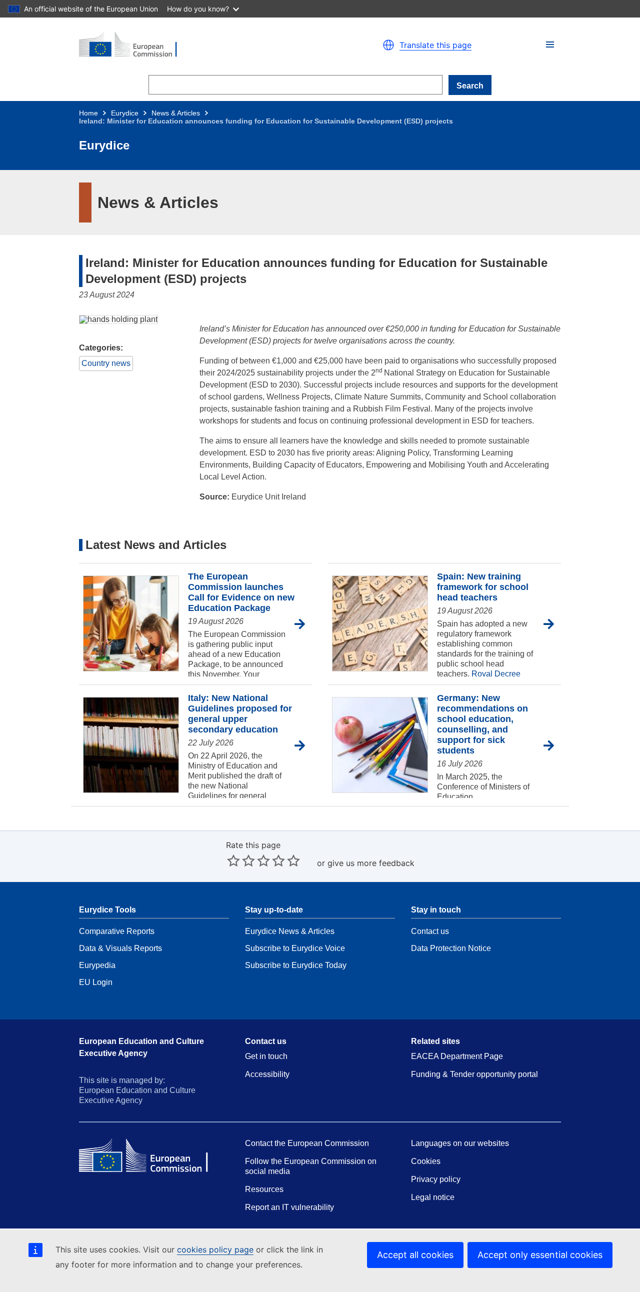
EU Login (95, 982)
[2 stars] (241, 860)
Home (88, 113)
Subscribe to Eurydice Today (295, 965)
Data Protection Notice (451, 948)
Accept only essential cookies (540, 1255)
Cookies (425, 1161)
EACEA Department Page (457, 1056)
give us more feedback (371, 863)
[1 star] (233, 860)
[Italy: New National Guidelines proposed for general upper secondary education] (131, 745)
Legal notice (432, 1197)
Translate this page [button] (436, 45)
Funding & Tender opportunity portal (474, 1074)
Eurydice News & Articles (289, 931)
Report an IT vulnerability (289, 1207)
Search (470, 86)
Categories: (101, 348)
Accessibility (267, 1074)
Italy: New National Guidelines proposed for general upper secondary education (240, 713)
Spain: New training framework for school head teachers (482, 587)
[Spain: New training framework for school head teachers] (380, 624)
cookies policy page (215, 1249)
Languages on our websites (460, 1143)
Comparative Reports (116, 931)
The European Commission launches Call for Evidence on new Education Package (241, 592)
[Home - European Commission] (195, 45)
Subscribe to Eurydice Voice (295, 948)
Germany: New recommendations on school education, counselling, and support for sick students (482, 724)
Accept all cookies (415, 1255)
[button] (550, 45)
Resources (264, 1189)
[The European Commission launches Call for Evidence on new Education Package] (131, 624)
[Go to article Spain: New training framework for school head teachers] (552, 624)
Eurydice (124, 113)
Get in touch (266, 1056)
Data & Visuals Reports (120, 948)
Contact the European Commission (307, 1143)
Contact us (430, 931)
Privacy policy (435, 1179)
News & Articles (176, 113)
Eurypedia (97, 965)
